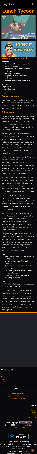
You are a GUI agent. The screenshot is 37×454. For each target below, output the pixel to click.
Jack (3, 382)
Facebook (32, 417)
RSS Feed (22, 427)
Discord (33, 415)
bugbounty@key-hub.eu (18, 398)
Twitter (33, 412)
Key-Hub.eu (28, 425)
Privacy (14, 427)
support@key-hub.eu (18, 393)
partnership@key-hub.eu (18, 396)
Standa (3, 379)
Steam (33, 410)
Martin (3, 377)
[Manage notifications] (32, 450)
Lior (2, 374)
